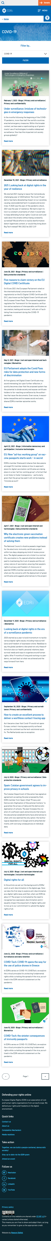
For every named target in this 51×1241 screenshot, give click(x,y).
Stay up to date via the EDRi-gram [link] (15, 1154)
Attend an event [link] (8, 1159)
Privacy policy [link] (8, 1207)
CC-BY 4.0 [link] (40, 1216)
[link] (47, 17)
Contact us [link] (6, 1122)
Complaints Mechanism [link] (11, 1130)
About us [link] (5, 1126)
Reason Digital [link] (17, 1233)
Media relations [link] (8, 1134)
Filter (25, 60)
